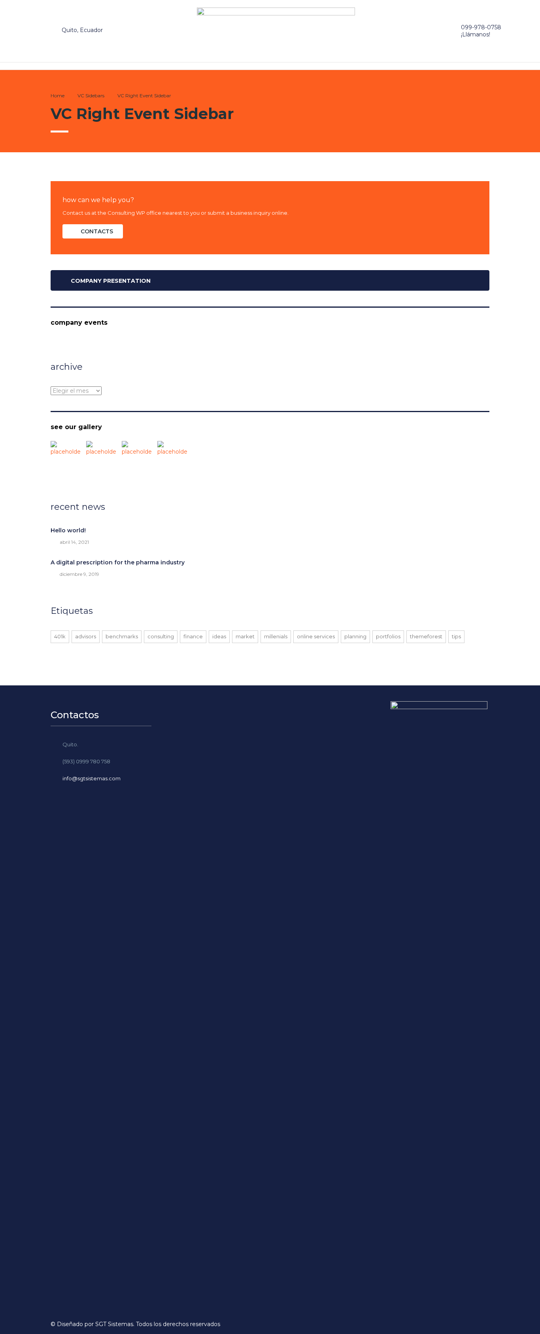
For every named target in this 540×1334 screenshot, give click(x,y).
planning (355, 636)
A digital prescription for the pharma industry (118, 562)
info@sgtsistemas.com (91, 778)
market (245, 636)
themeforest (426, 636)
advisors (85, 636)
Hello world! (68, 530)
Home (57, 95)
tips (456, 636)
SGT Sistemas (114, 1324)
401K (60, 636)
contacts (97, 231)
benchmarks (122, 636)
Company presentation (111, 280)
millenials (275, 636)
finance (193, 636)
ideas (219, 636)
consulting (160, 636)
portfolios (388, 636)
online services (316, 636)
